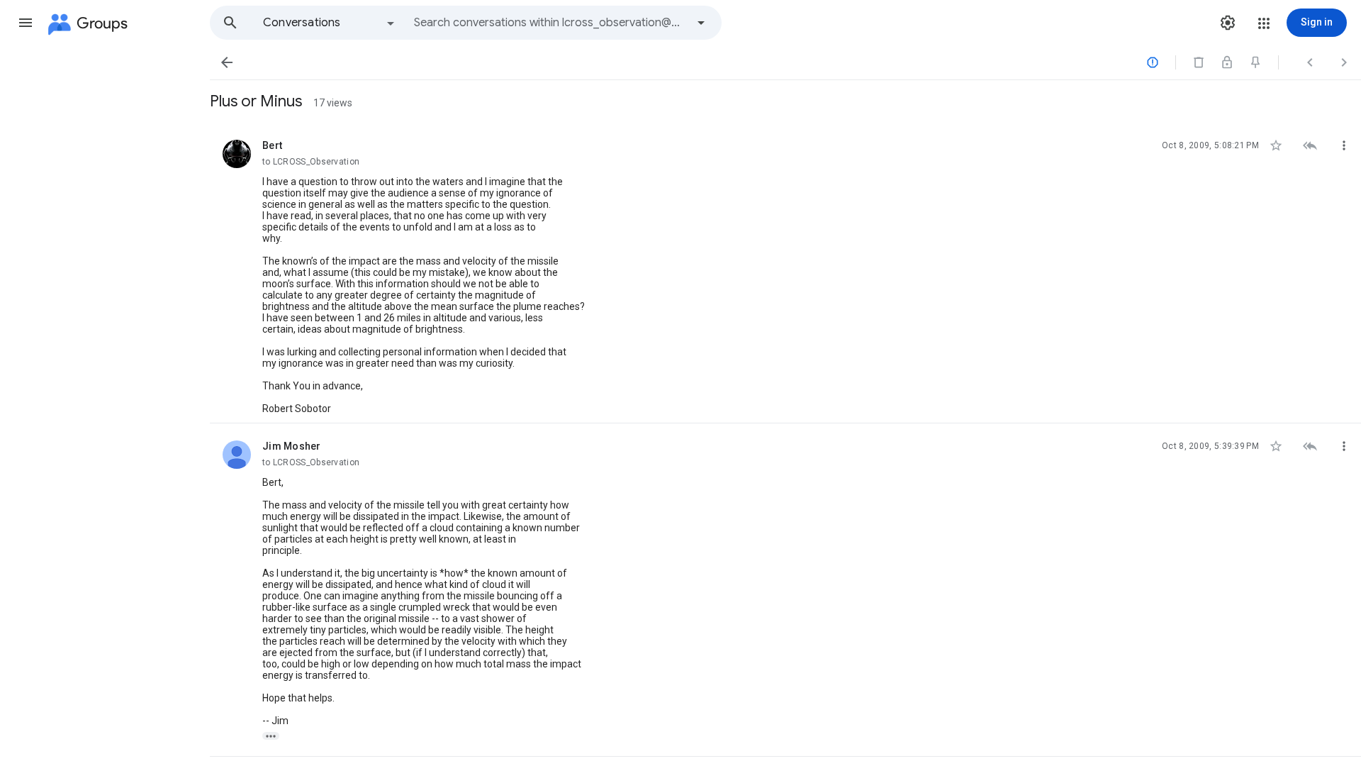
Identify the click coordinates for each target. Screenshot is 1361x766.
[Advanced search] (701, 22)
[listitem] (785, 273)
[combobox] (550, 22)
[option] (330, 22)
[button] (26, 23)
